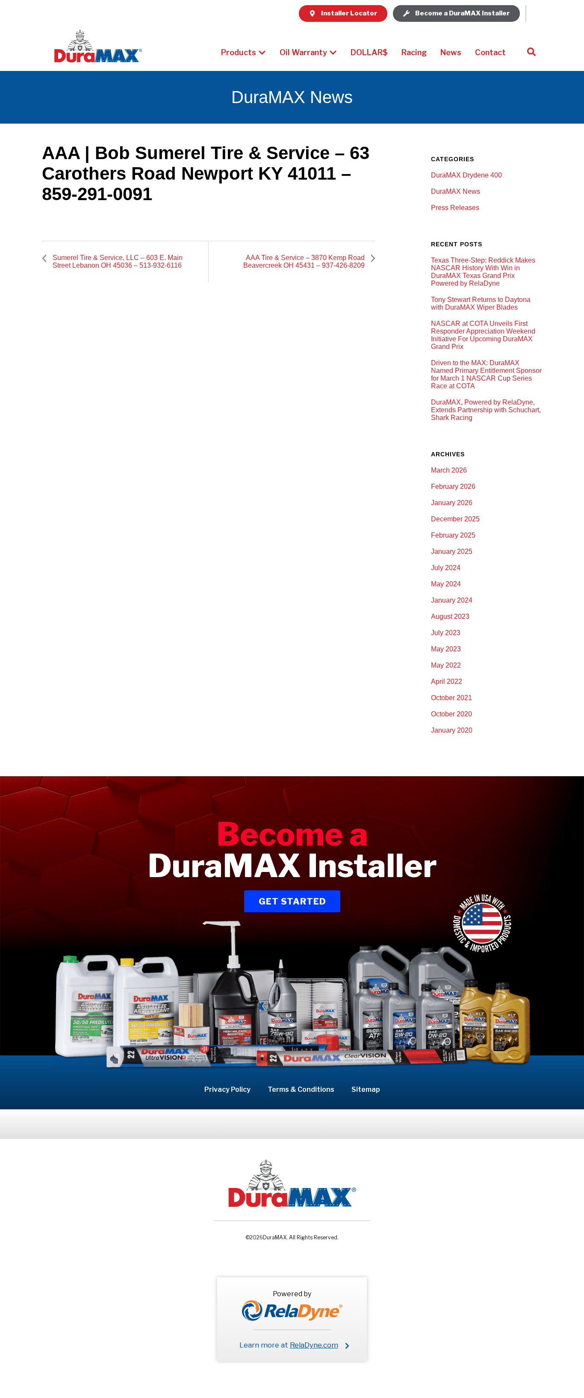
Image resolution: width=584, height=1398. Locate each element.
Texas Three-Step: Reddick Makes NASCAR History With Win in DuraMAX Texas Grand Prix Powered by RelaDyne (483, 272)
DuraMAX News (455, 191)
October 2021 (451, 697)
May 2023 (446, 649)
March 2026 (449, 470)
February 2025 (453, 535)
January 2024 (451, 600)
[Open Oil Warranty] (333, 52)
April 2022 (446, 681)
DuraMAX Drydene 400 (466, 175)
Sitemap (365, 1089)
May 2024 (446, 584)
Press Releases (455, 207)
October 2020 (451, 714)
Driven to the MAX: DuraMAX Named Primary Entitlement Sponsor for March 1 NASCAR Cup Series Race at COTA (486, 374)
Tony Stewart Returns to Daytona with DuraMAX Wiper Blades (481, 303)
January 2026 (451, 502)
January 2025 (451, 551)
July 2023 (445, 632)
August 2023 (450, 616)
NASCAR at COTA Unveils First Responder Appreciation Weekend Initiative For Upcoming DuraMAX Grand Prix (483, 335)
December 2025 (455, 519)
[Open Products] (262, 52)
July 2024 (445, 567)
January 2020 (451, 730)
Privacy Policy (227, 1089)
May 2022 (446, 665)
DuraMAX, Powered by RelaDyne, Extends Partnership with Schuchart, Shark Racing (486, 410)
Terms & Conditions (301, 1089)
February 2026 (453, 486)
